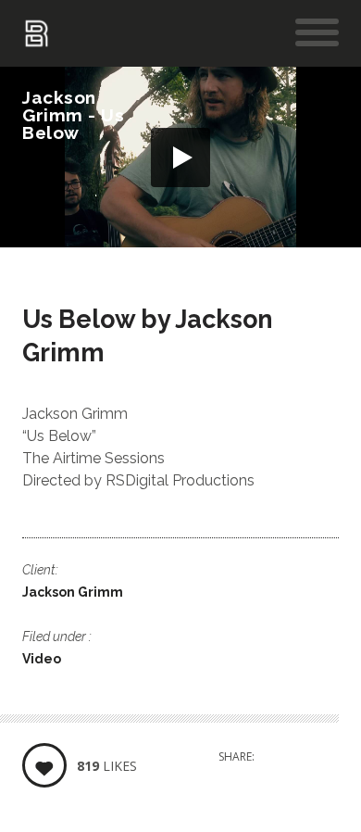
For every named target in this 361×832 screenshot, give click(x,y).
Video (41, 658)
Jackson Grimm (72, 592)
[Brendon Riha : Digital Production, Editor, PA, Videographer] (36, 37)
